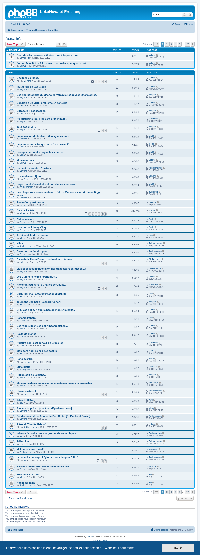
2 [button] (167, 44)
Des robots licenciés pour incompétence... (42, 325)
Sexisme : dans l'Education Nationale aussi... (44, 466)
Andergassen (155, 251)
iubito (151, 358)
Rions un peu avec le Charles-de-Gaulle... (42, 284)
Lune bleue (23, 367)
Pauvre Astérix (25, 210)
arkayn (23, 213)
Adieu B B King (26, 400)
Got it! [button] (178, 548)
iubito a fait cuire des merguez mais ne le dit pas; (47, 433)
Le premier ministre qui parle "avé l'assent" (43, 144)
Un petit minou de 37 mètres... (35, 168)
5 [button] (179, 44)
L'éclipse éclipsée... (28, 77)
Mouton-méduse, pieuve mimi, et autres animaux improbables (54, 383)
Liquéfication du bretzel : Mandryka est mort (43, 136)
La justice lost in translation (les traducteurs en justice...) (51, 268)
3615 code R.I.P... (27, 126)
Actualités (13, 39)
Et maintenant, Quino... (31, 176)
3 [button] (171, 44)
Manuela (24, 320)
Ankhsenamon (155, 168)
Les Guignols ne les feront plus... (37, 276)
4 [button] (175, 44)
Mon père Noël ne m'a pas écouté (37, 350)
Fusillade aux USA (28, 474)
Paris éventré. (25, 358)
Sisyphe (27, 81)
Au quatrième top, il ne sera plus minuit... (42, 118)
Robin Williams (26, 482)
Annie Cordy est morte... (31, 202)
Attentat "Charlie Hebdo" (31, 424)
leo (25, 394)
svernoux (153, 118)
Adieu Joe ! (23, 441)
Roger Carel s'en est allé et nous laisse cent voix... (47, 184)
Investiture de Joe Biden (31, 86)
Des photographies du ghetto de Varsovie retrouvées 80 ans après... (57, 94)
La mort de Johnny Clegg (32, 227)
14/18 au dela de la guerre (32, 235)
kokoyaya (153, 284)
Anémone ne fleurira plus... (33, 251)
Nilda (20, 243)
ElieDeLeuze (155, 259)
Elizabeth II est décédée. (31, 110)
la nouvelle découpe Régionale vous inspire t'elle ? (48, 457)
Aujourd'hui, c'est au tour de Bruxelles (40, 342)
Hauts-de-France (26, 333)
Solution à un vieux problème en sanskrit (42, 102)
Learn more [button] (126, 548)
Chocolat (153, 367)
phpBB (90, 537)
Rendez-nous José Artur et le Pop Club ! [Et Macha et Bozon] (53, 416)
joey (21, 444)
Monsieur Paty (25, 160)
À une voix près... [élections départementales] (44, 408)
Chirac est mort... (27, 219)
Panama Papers (26, 317)
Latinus (152, 55)
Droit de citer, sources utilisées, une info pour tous (47, 55)
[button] (156, 44)
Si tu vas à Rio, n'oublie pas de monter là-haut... (46, 309)
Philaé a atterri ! (26, 391)
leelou (151, 144)
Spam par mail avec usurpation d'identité (41, 293)
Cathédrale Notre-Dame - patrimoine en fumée (44, 259)
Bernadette (25, 58)
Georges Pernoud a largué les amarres (40, 152)
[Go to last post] (157, 55)
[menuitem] (26, 24)
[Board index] (23, 12)
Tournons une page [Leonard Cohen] (39, 301)
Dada (151, 136)
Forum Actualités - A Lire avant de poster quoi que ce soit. (52, 63)
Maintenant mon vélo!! (30, 449)
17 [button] (187, 44)
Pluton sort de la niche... (31, 375)
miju (21, 238)
